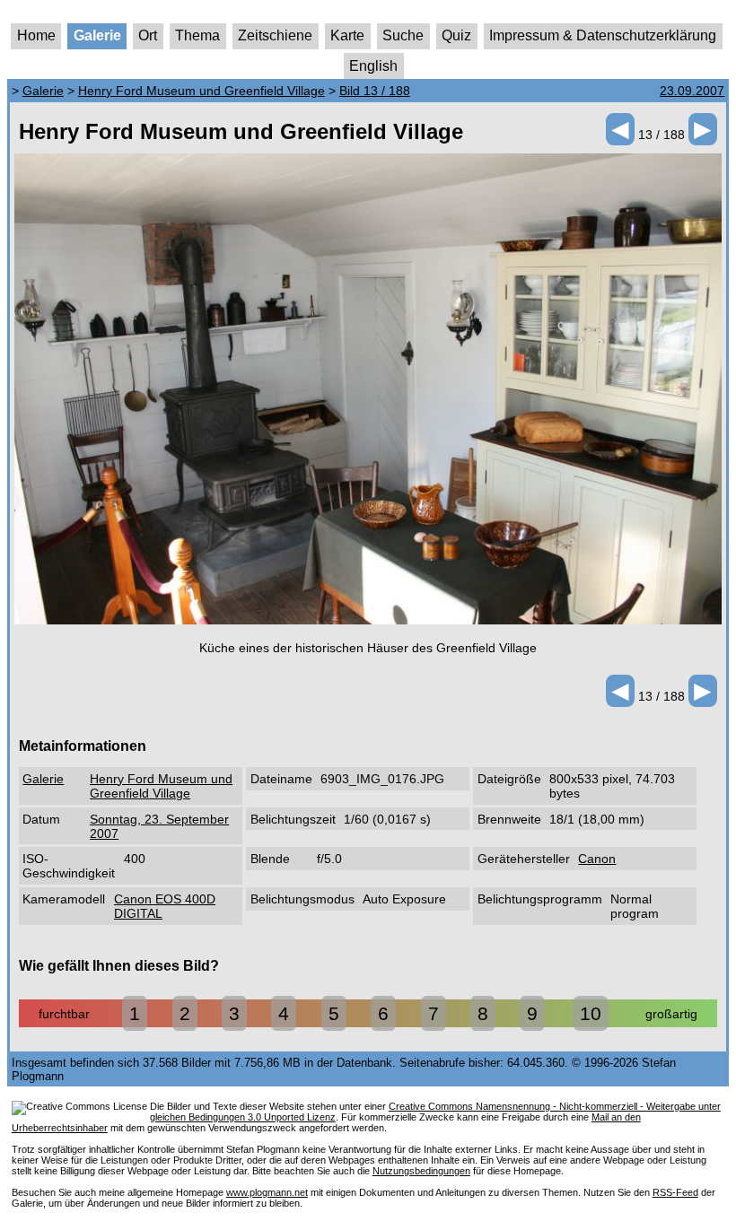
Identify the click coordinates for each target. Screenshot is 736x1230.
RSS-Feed (675, 1192)
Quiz (456, 35)
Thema (197, 35)
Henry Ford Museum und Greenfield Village (201, 90)
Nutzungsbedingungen (421, 1170)
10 (590, 1013)
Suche (403, 35)
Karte (347, 35)
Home (36, 35)
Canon (597, 858)
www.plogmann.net (267, 1192)
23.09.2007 (692, 90)
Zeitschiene (275, 35)
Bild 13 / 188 (374, 90)
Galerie (97, 35)
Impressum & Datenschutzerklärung (602, 35)
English (373, 66)
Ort (147, 35)
